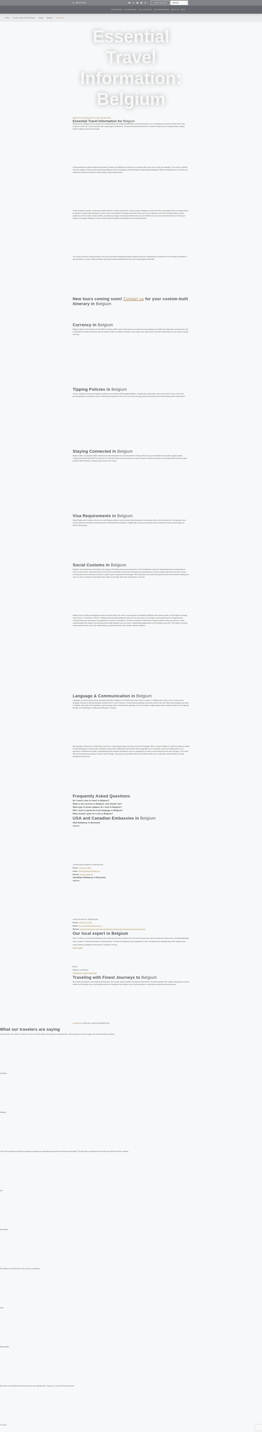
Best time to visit (93, 118)
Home (7, 18)
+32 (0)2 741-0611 (85, 923)
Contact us (133, 299)
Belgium (50, 18)
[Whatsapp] (133, 3)
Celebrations (131, 9)
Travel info (83, 118)
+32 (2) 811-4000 (85, 868)
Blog (183, 9)
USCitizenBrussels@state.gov (89, 871)
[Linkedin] (141, 3)
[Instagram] (145, 3)
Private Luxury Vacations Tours (24, 18)
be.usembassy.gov (86, 874)
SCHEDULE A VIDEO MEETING (85, 973)
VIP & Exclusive (145, 9)
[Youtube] (137, 3)
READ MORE (78, 948)
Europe (40, 18)
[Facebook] (129, 3)
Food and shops (105, 118)
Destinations (117, 9)
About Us (175, 9)
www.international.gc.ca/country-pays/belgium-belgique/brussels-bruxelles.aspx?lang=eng (112, 929)
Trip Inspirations (161, 9)
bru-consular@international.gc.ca (90, 926)
